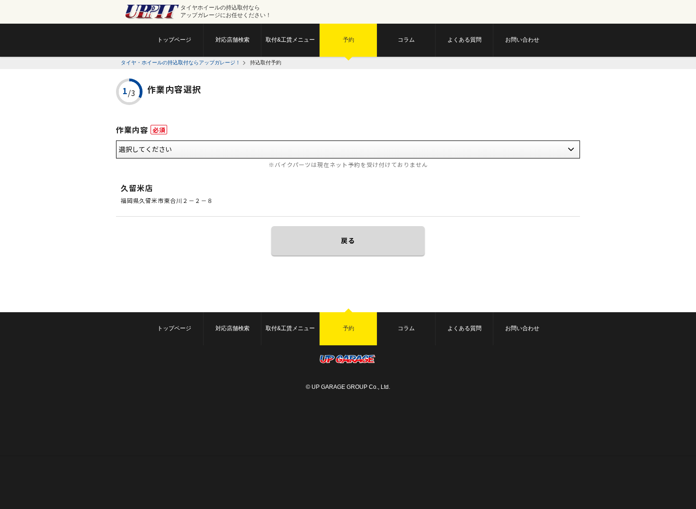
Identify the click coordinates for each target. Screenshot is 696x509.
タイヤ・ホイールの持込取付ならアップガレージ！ (181, 62)
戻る (348, 240)
